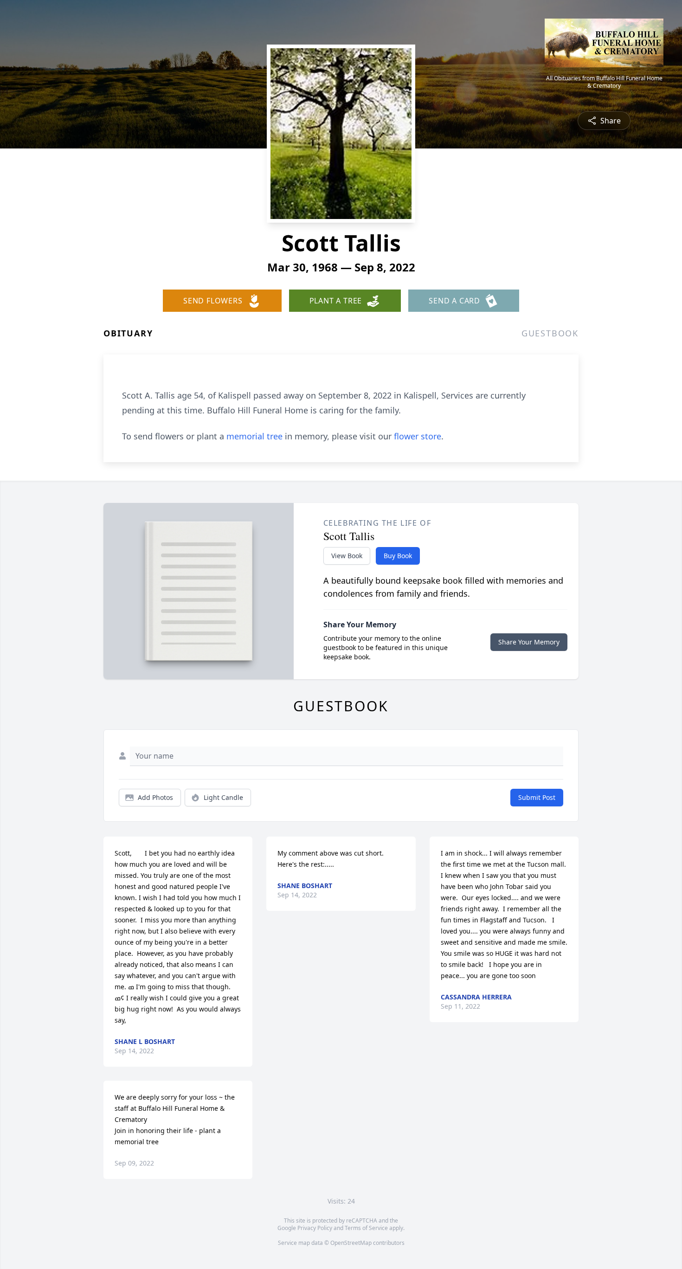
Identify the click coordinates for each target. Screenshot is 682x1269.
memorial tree (254, 436)
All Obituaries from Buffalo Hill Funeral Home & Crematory (604, 82)
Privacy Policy (314, 1228)
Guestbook (550, 333)
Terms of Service (366, 1228)
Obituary (128, 333)
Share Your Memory (529, 642)
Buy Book (398, 555)
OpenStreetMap (351, 1243)
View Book (346, 555)
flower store (417, 436)
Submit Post (536, 797)
